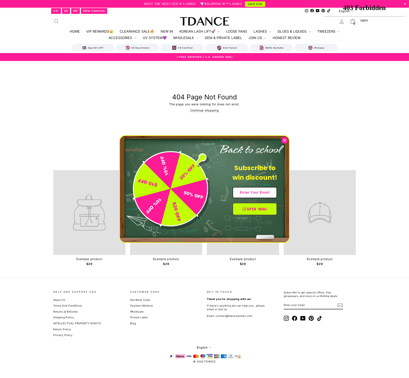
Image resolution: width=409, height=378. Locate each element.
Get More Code (140, 299)
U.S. (56, 10)
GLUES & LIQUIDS (293, 31)
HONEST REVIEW (287, 38)
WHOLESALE (184, 38)
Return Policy (62, 329)
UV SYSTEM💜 (155, 38)
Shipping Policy (63, 317)
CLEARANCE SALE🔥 (137, 31)
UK (66, 10)
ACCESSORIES (121, 38)
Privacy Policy (63, 335)
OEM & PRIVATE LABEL (223, 38)
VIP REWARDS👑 (99, 31)
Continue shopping (204, 110)
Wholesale (137, 311)
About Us (59, 299)
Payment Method (141, 305)
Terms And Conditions (67, 305)
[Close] (284, 140)
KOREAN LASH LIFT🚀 (197, 31)
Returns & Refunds (65, 311)
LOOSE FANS (236, 31)
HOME (75, 31)
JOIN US (255, 38)
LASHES (260, 31)
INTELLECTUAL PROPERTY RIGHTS (77, 323)
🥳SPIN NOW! (255, 208)
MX (75, 10)
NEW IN (167, 31)
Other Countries (94, 10)
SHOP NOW (255, 4)
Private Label (139, 317)
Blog (133, 323)
